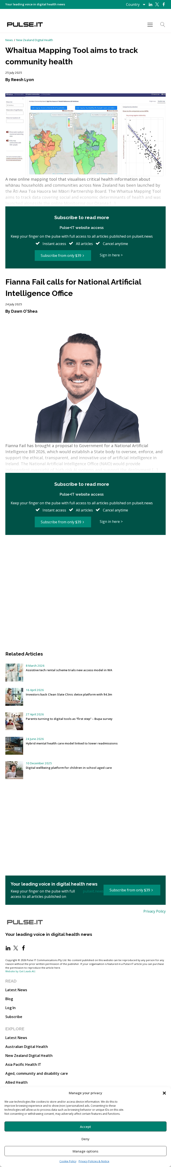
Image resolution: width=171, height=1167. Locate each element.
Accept (85, 1126)
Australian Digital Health (26, 1046)
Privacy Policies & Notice (94, 1161)
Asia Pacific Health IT (23, 1064)
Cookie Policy (67, 1161)
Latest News (16, 989)
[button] (164, 1093)
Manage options (85, 1151)
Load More (85, 550)
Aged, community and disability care (36, 1073)
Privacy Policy (154, 911)
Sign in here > (111, 255)
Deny (85, 1139)
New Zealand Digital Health (34, 40)
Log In (10, 1007)
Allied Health (16, 1082)
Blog (9, 998)
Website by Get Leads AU (20, 971)
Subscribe (13, 1016)
